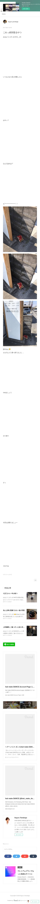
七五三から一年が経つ (10, 593)
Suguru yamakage (13, 21)
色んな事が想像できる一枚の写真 (14, 610)
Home (3, 14)
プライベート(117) (7, 574)
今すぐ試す (25, 8)
